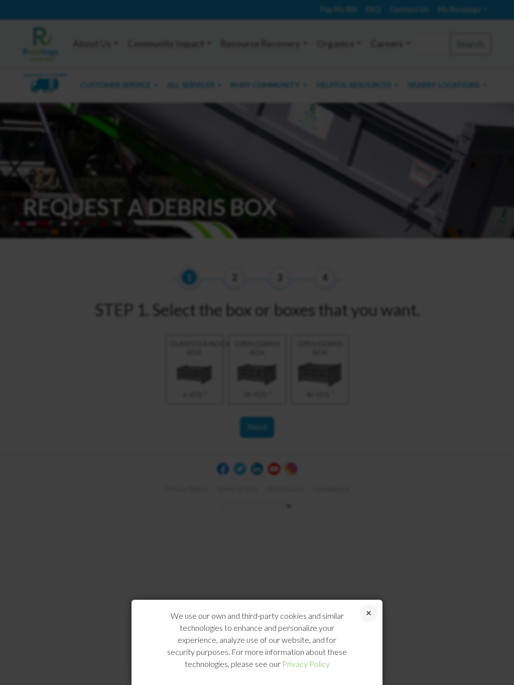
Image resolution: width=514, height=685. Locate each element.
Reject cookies (368, 613)
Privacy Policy (306, 663)
